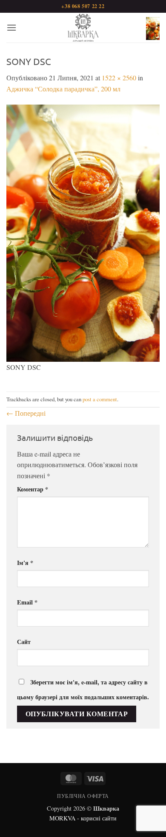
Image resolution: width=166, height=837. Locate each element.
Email (27, 602)
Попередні (26, 413)
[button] (11, 27)
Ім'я (25, 562)
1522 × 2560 (119, 77)
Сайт (24, 641)
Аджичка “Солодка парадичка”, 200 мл (63, 88)
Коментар (32, 489)
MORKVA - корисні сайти (83, 818)
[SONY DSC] (83, 231)
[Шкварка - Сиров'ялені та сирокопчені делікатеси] (83, 28)
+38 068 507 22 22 (82, 6)
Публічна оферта (83, 795)
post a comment (100, 399)
